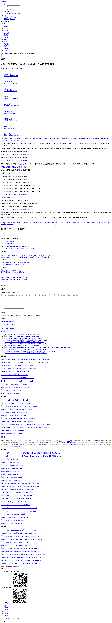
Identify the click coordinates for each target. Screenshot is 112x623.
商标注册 (9, 140)
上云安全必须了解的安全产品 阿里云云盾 (12, 433)
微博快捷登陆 (17, 13)
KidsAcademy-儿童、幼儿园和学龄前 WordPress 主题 (14, 375)
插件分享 (6, 41)
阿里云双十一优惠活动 (73, 440)
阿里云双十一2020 (90, 440)
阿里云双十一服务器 (63, 440)
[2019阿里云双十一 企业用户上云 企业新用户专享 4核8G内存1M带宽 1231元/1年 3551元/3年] (25, 424)
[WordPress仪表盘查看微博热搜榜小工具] (12, 465)
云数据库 (24, 139)
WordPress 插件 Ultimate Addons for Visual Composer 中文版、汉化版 (18, 511)
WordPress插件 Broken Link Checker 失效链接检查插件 (15, 517)
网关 (63, 139)
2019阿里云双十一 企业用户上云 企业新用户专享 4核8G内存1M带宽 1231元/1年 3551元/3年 (25, 427)
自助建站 (57, 442)
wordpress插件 (31, 444)
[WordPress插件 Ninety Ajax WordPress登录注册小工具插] (16, 502)
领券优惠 (3, 566)
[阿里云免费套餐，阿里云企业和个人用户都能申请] (15, 154)
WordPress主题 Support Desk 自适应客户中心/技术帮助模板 (16, 492)
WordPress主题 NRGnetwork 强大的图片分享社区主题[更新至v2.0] (18, 409)
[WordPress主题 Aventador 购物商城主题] (11, 477)
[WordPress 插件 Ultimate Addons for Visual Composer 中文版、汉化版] (19, 508)
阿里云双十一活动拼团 (35, 440)
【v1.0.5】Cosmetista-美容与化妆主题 (10, 393)
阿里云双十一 (98, 440)
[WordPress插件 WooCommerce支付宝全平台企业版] (14, 542)
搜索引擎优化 (86, 442)
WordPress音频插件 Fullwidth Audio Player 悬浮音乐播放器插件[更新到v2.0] (20, 551)
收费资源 (6, 43)
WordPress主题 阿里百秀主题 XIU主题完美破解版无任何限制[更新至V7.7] (20, 563)
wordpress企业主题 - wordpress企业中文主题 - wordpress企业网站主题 (85, 444)
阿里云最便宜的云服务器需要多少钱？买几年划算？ (15, 279)
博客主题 (6, 30)
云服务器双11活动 (104, 442)
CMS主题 (6, 32)
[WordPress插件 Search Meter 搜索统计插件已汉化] (14, 412)
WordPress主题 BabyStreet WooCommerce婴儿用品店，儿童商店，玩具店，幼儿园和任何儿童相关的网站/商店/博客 (31, 456)
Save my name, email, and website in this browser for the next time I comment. (21, 315)
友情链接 (6, 615)
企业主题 (6, 28)
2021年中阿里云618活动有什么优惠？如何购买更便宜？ (15, 264)
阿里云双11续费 (104, 440)
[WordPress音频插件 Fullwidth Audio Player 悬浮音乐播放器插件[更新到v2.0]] (21, 548)
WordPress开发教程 (41, 444)
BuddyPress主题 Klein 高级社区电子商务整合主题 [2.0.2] (15, 403)
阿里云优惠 (42, 442)
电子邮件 (3, 312)
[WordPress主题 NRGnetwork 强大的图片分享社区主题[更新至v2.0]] (19, 406)
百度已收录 (23, 68)
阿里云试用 (3, 440)
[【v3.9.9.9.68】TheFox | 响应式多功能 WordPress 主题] (15, 384)
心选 (3, 140)
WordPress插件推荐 (23, 444)
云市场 (107, 139)
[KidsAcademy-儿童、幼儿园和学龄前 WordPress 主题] (15, 372)
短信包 (100, 139)
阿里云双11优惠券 (23, 442)
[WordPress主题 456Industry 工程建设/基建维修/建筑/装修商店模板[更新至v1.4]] (22, 536)
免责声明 (6, 613)
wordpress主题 (106, 444)
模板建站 (70, 442)
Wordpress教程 (14, 444)
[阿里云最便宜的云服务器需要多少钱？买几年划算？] (15, 277)
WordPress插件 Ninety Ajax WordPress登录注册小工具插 (15, 505)
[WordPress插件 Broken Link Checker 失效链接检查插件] (15, 514)
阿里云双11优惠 (30, 442)
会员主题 (6, 45)
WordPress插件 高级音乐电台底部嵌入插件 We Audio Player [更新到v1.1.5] (20, 533)
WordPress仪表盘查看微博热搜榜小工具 (11, 468)
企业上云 (8, 566)
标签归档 (6, 607)
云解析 (69, 139)
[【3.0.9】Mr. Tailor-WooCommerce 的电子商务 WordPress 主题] (17, 378)
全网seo (98, 442)
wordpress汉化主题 (5, 444)
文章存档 (6, 606)
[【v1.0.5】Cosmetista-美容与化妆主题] (11, 390)
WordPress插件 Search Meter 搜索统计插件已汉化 (13, 415)
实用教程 (6, 47)
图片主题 (6, 34)
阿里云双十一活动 (54, 440)
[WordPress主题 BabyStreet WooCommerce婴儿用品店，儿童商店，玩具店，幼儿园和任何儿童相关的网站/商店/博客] (32, 453)
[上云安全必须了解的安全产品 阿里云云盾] (12, 430)
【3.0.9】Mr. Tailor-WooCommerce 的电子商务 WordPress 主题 (17, 381)
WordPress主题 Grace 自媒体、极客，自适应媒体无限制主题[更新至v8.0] (20, 486)
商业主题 (7, 618)
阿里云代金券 (50, 442)
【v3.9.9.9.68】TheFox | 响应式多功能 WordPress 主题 (15, 387)
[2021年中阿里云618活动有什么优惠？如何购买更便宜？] (16, 262)
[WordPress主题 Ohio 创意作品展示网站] (11, 459)
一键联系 (18, 571)
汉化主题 (6, 37)
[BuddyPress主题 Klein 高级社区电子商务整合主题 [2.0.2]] (16, 400)
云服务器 (4, 139)
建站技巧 (92, 442)
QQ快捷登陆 (10, 13)
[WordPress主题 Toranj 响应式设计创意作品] (12, 520)
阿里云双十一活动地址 (45, 440)
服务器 (74, 442)
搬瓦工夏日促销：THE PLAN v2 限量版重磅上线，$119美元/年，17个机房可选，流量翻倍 (25, 257)
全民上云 (13, 566)
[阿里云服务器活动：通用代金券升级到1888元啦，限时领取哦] (18, 418)
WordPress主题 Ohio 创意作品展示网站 (11, 462)
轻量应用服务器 (14, 139)
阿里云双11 (36, 442)
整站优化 (79, 442)
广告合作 (6, 611)
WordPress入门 (64, 444)
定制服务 (6, 50)
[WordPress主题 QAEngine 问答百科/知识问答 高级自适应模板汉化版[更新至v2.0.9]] (23, 554)
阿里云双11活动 (9, 442)
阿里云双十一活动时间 (25, 440)
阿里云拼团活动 (15, 440)
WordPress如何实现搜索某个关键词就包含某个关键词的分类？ (20, 248)
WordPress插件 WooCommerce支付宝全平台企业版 (14, 545)
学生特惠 (18, 566)
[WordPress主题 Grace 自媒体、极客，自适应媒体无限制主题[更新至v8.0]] (20, 483)
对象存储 (49, 139)
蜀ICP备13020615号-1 (17, 618)
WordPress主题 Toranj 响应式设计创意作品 (12, 523)
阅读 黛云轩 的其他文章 (10, 241)
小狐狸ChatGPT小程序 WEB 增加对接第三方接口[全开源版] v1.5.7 (18, 368)
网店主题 (6, 36)
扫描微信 (6, 19)
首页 (2, 53)
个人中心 (6, 609)
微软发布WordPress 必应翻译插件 (9, 474)
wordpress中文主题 (4, 446)
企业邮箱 (77, 139)
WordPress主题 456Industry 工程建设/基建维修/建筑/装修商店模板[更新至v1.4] (21, 539)
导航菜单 (3, 23)
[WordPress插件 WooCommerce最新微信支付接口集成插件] (16, 495)
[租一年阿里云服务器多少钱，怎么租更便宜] (13, 270)
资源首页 (6, 26)
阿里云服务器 (9, 440)
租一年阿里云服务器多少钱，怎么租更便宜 (15, 246)
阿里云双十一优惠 (82, 440)
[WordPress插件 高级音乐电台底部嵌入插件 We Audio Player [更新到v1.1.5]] (21, 530)
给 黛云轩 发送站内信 (9, 243)
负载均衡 (56, 139)
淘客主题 (6, 39)
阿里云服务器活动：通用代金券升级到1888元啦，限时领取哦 (17, 421)
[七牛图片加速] (36, 618)
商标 (4, 224)
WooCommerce (17, 446)
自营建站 (16, 140)
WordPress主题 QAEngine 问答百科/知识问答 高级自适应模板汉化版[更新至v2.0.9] (22, 557)
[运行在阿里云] (28, 618)
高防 (94, 139)
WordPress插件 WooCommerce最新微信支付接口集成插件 (16, 498)
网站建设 (63, 442)
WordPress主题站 (5, 1)
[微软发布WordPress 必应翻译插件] (10, 471)
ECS (21, 446)
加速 (39, 222)
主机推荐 (6, 48)
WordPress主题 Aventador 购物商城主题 (11, 480)
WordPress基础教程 (54, 444)
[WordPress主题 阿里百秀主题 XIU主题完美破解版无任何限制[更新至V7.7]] (21, 560)
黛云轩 (2, 68)
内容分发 (41, 139)
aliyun (24, 446)
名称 (2, 309)
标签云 (3, 437)
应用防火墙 (85, 139)
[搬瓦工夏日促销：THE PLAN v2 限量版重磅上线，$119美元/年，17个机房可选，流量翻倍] (25, 255)
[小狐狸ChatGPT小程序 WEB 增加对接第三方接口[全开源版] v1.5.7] (19, 365)
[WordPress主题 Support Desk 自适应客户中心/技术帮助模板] (17, 489)
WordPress (11, 446)
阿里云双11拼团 (16, 442)
